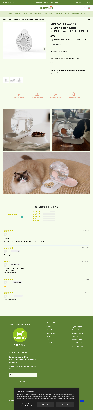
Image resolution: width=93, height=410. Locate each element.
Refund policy (76, 330)
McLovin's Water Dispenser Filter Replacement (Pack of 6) (29, 19)
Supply (10, 19)
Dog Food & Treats (21, 14)
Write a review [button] (76, 216)
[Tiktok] (13, 2)
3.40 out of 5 (22, 215)
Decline (65, 404)
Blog (47, 340)
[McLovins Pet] (46, 8)
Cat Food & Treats (35, 14)
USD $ (86, 2)
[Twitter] (3, 2)
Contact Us (50, 343)
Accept (45, 404)
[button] (66, 2)
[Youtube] (8, 2)
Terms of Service (77, 340)
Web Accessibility (77, 346)
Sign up (23, 381)
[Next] (44, 49)
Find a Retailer (51, 333)
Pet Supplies (49, 14)
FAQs (67, 14)
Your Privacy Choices (78, 14)
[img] (8, 231)
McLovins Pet (57, 45)
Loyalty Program (77, 327)
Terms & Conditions (78, 343)
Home (10, 14)
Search (48, 327)
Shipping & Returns (78, 333)
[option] (24, 49)
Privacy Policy (69, 399)
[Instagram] (11, 2)
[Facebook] (6, 2)
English (78, 2)
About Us (59, 14)
